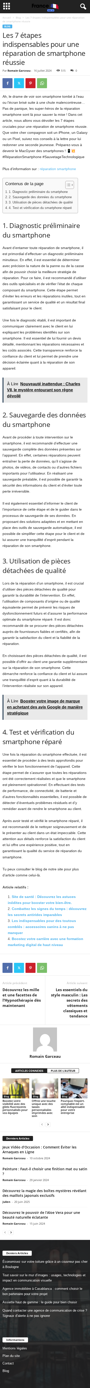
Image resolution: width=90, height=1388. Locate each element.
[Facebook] (7, 83)
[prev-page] (42, 1124)
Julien (6, 1202)
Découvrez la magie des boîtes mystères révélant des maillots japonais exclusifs (44, 1193)
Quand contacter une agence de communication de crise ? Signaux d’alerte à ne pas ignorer (44, 1313)
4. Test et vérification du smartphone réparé (40, 208)
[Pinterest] (31, 83)
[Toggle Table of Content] (67, 185)
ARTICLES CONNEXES (29, 1071)
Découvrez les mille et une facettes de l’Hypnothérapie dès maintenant (21, 997)
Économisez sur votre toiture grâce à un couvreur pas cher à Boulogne (45, 1264)
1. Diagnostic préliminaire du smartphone (38, 192)
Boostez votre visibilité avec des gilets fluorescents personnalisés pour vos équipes (15, 1107)
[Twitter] (19, 83)
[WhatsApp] (42, 83)
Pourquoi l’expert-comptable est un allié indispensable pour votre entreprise (73, 1107)
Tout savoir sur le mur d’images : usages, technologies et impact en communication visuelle (44, 1277)
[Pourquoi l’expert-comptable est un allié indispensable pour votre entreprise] (74, 1088)
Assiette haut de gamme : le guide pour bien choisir (39, 1302)
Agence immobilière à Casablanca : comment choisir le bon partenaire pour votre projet (42, 1291)
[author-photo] (45, 1039)
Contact (8, 1363)
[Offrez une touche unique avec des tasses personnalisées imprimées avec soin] (45, 1088)
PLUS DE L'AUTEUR (63, 1071)
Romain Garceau (19, 70)
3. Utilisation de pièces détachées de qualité (41, 202)
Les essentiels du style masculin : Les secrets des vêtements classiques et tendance (69, 1002)
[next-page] (48, 1124)
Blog (18, 17)
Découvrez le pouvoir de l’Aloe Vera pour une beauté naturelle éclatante (41, 1215)
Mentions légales (14, 1348)
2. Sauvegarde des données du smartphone (40, 197)
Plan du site (11, 1356)
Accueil (6, 17)
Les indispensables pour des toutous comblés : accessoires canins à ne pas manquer (42, 927)
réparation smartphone (58, 169)
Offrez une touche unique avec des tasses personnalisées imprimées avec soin (44, 1108)
